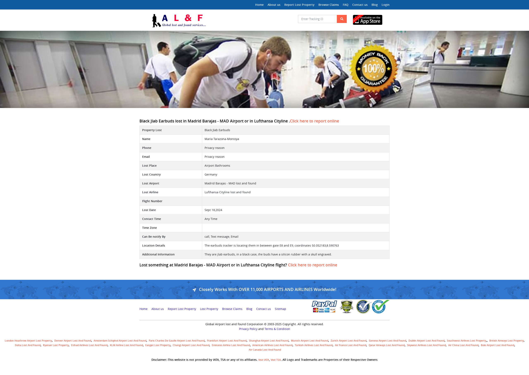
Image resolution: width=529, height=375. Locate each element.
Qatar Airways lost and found (387, 345)
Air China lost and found (463, 345)
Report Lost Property (299, 5)
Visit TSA (276, 360)
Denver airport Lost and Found (72, 340)
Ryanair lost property (56, 345)
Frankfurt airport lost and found (227, 340)
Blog (375, 5)
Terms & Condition (277, 329)
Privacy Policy (248, 329)
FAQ (345, 5)
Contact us (360, 5)
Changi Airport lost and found (191, 345)
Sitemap (280, 309)
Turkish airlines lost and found (313, 345)
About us (274, 5)
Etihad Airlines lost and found (89, 345)
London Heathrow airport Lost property (28, 340)
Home (259, 5)
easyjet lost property (157, 345)
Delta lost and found (28, 345)
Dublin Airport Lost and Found (426, 340)
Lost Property (209, 309)
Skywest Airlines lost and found (426, 345)
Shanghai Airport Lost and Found (268, 340)
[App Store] (371, 20)
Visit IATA (263, 360)
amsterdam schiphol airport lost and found (120, 340)
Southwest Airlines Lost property (466, 340)
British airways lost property (506, 340)
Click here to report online (314, 121)
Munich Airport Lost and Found (309, 340)
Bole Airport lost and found (497, 345)
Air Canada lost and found (265, 349)
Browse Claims (328, 5)
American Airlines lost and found (272, 345)
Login (386, 5)
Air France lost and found (350, 345)
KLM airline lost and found (126, 345)
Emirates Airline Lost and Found (231, 345)
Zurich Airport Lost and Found (348, 340)
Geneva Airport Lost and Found (387, 340)
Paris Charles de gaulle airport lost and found (177, 340)
